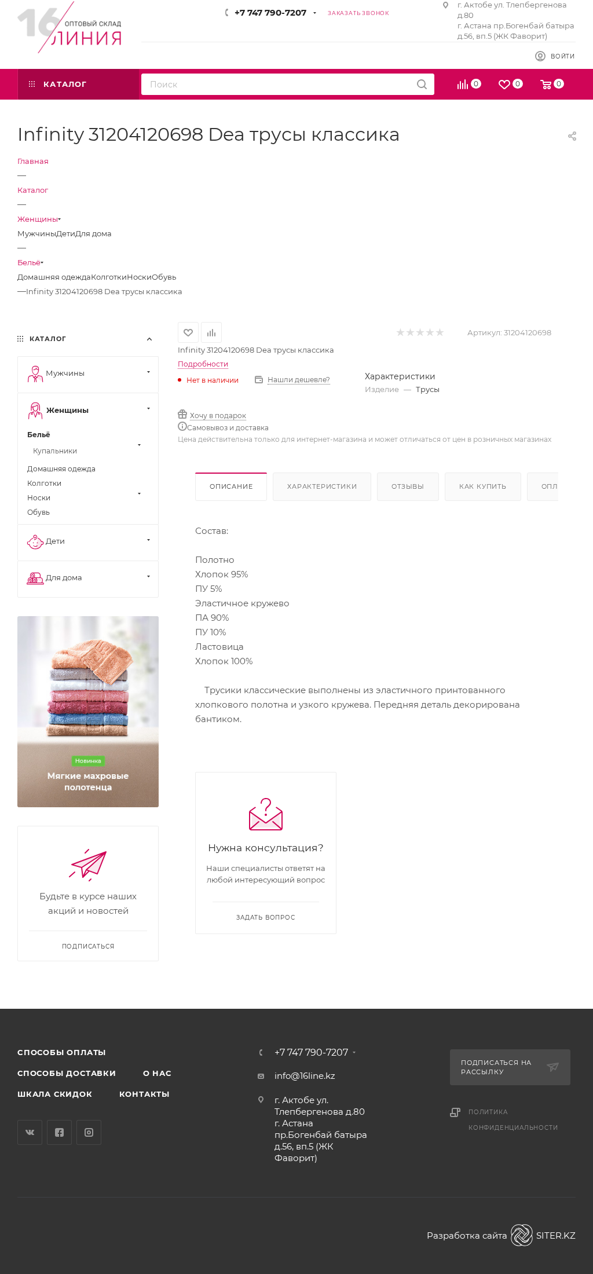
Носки (139, 276)
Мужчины (36, 233)
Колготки (109, 276)
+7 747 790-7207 (270, 12)
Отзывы (407, 486)
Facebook (59, 1132)
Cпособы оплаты (61, 1052)
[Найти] (421, 84)
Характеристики (322, 486)
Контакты (144, 1094)
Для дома (93, 233)
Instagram (88, 1132)
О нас (157, 1073)
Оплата (557, 486)
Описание (231, 486)
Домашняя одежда (54, 276)
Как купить (483, 486)
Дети (65, 233)
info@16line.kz (304, 1075)
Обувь (164, 276)
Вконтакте (29, 1132)
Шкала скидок (55, 1094)
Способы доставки (66, 1073)
